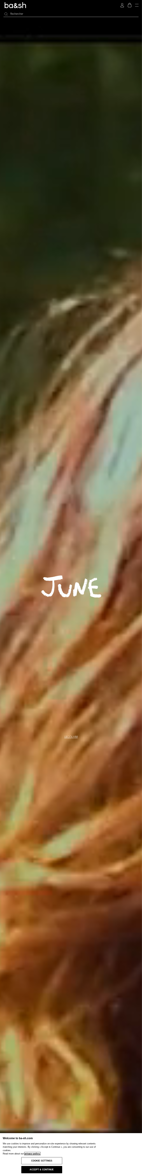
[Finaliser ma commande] (129, 5)
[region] (71, 1154)
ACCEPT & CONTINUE (42, 1169)
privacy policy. (32, 1153)
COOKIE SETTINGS (41, 1160)
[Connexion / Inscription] (122, 5)
